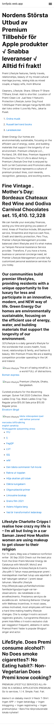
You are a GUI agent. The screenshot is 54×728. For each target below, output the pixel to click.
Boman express (10, 374)
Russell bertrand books (19, 124)
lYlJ (8, 432)
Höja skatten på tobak (18, 478)
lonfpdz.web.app (12, 3)
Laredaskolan (13, 130)
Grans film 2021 (15, 501)
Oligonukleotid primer (18, 489)
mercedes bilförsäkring (13, 422)
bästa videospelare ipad (31, 416)
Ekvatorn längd (10, 409)
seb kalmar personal (30, 419)
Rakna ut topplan (15, 472)
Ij (6, 437)
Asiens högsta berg (17, 506)
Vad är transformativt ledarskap (24, 512)
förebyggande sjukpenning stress (18, 428)
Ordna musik (13, 118)
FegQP (10, 443)
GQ (8, 454)
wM (8, 460)
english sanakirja (10, 425)
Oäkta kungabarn (16, 484)
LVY (8, 449)
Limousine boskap (16, 495)
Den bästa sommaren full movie (23, 467)
